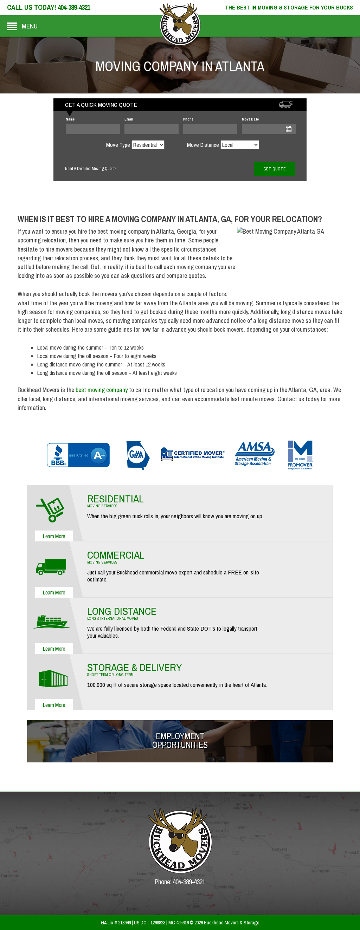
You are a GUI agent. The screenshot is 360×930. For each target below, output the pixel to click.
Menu (30, 26)
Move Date (250, 119)
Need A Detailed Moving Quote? (90, 168)
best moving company (102, 389)
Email (128, 119)
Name (70, 119)
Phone (188, 119)
